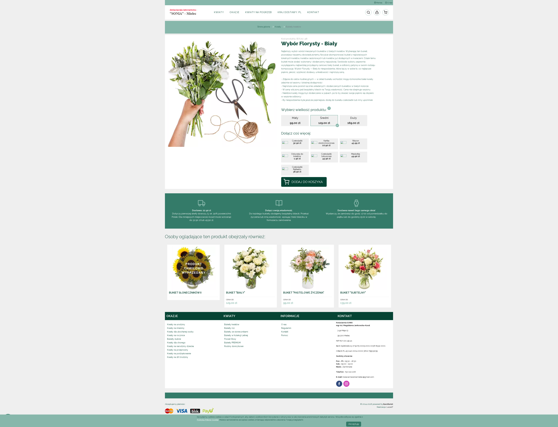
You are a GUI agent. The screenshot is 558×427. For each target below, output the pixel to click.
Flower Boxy (230, 339)
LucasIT (390, 407)
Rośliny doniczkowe (233, 346)
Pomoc (379, 3)
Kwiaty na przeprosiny (177, 350)
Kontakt (313, 12)
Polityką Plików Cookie (208, 420)
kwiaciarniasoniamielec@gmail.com (358, 377)
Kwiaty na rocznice (176, 335)
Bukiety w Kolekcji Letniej (236, 335)
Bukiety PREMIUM (232, 342)
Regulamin (286, 328)
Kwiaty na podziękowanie (179, 353)
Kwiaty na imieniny (175, 328)
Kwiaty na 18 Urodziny (177, 357)
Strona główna (263, 27)
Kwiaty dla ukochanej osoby (180, 332)
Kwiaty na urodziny (176, 324)
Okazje (234, 12)
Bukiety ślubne (174, 339)
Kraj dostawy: (289, 12)
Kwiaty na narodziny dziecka (180, 346)
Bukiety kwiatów (231, 324)
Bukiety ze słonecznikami (236, 332)
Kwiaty (219, 12)
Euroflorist (388, 404)
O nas (389, 3)
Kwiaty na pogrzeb (258, 12)
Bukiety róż (229, 328)
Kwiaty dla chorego (176, 342)
